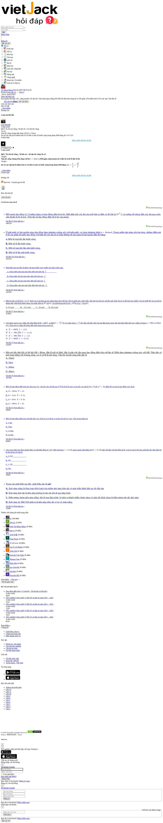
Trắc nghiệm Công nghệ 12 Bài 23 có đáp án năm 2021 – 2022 (29, 617)
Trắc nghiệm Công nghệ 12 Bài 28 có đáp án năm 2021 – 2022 (29, 598)
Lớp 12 (13, 92)
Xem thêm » (5, 625)
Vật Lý (21, 92)
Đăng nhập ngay (23, 802)
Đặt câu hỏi (6, 43)
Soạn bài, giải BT (12, 661)
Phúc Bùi (13, 563)
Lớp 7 (8, 700)
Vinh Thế (13, 551)
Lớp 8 (8, 698)
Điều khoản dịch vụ (13, 636)
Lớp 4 (8, 707)
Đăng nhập (5, 34)
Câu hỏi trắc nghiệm (13, 646)
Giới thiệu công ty (12, 632)
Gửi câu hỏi (6, 197)
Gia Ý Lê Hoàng (16, 547)
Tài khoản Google (8, 767)
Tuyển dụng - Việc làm (14, 663)
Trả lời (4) (10, 473)
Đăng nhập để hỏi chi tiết (81, 140)
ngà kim (13, 571)
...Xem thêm (5, 108)
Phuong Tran (15, 559)
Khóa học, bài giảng (13, 644)
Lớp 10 (8, 694)
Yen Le (12, 523)
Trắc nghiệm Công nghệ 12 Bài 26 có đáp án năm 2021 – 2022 (29, 604)
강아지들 (13, 535)
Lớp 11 (8, 692)
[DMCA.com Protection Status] (34, 732)
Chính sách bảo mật (13, 634)
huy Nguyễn (14, 567)
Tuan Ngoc (14, 539)
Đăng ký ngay (24, 781)
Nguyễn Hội (14, 575)
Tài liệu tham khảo (13, 650)
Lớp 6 (8, 702)
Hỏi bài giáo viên (7, 582)
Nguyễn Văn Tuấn (17, 555)
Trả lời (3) (10, 376)
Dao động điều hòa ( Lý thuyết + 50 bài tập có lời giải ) (26, 591)
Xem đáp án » (19, 221)
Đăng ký (4, 41)
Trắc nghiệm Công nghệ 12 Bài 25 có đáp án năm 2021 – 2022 (29, 611)
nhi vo (12, 531)
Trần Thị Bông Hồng (18, 527)
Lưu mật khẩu (8, 774)
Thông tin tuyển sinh (13, 687)
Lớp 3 (8, 709)
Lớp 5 (8, 705)
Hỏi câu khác (23, 102)
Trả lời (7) (10, 311)
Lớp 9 (8, 696)
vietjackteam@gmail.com (31, 735)
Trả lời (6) (10, 290)
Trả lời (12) (10, 257)
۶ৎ (11, 518)
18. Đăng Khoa (7, 90)
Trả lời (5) (10, 221)
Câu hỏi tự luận (11, 648)
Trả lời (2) (10, 408)
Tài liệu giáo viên (12, 659)
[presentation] (7, 147)
